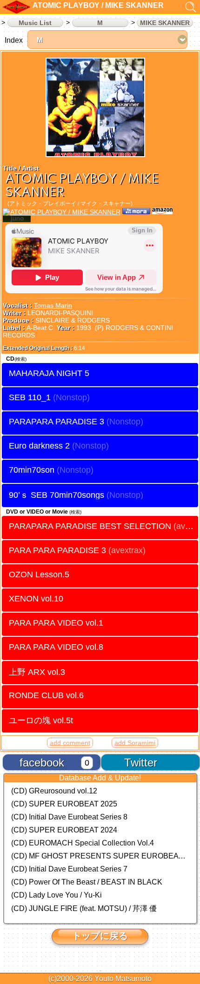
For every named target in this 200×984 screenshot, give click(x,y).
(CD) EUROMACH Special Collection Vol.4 (82, 843)
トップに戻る (100, 936)
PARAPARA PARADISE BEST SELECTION (103, 526)
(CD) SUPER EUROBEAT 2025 (64, 804)
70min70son (31, 470)
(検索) (20, 359)
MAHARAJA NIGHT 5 (49, 373)
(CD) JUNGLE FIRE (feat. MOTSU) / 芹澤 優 (84, 908)
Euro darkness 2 (39, 445)
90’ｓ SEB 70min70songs (56, 494)
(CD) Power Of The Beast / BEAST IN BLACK (86, 882)
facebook (42, 762)
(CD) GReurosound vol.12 (54, 791)
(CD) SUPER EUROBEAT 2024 (64, 830)
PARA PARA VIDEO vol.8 (56, 647)
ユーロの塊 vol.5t (41, 720)
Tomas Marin (53, 305)
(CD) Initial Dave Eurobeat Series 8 (69, 817)
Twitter (140, 762)
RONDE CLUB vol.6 (46, 695)
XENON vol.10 (36, 598)
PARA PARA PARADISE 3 (77, 550)
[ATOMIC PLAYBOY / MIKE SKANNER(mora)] (136, 212)
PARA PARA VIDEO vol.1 (56, 622)
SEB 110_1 (30, 397)
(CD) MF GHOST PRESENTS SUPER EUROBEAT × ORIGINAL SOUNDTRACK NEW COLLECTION (100, 856)
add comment (70, 742)
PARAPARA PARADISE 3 (56, 421)
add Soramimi (134, 742)
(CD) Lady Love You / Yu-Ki (56, 895)
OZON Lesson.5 (39, 574)
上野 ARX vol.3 (37, 671)
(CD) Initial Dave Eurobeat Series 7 (69, 869)
